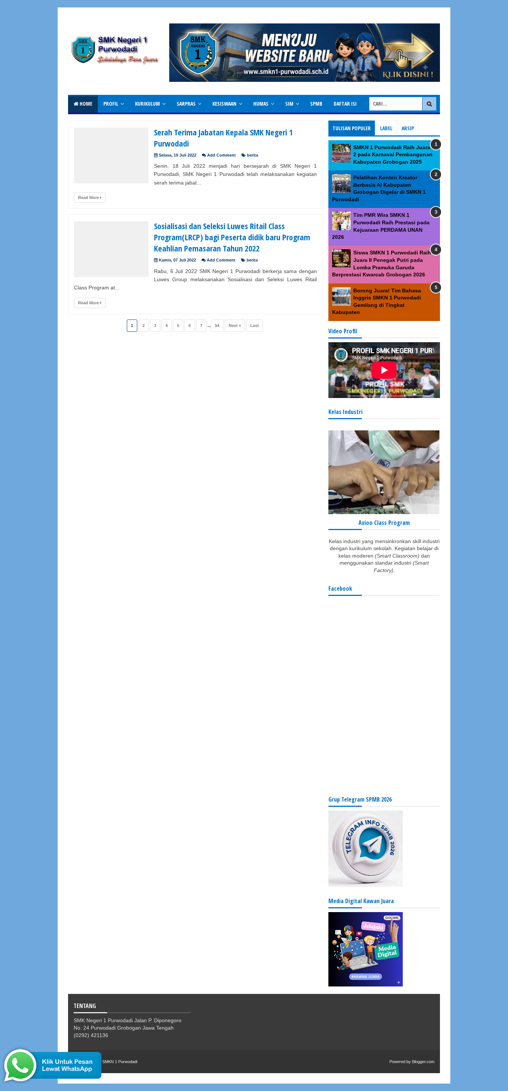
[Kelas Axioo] (384, 512)
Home (85, 103)
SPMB (316, 103)
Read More (89, 197)
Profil (110, 103)
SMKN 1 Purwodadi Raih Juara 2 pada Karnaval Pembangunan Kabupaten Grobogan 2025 (393, 154)
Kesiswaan (224, 103)
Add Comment (221, 155)
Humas (261, 103)
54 (217, 325)
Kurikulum (147, 103)
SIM (289, 103)
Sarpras (186, 103)
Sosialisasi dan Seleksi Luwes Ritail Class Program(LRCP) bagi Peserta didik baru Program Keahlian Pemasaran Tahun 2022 (232, 237)
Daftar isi (345, 103)
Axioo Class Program (384, 523)
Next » (235, 325)
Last (254, 325)
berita (252, 155)
